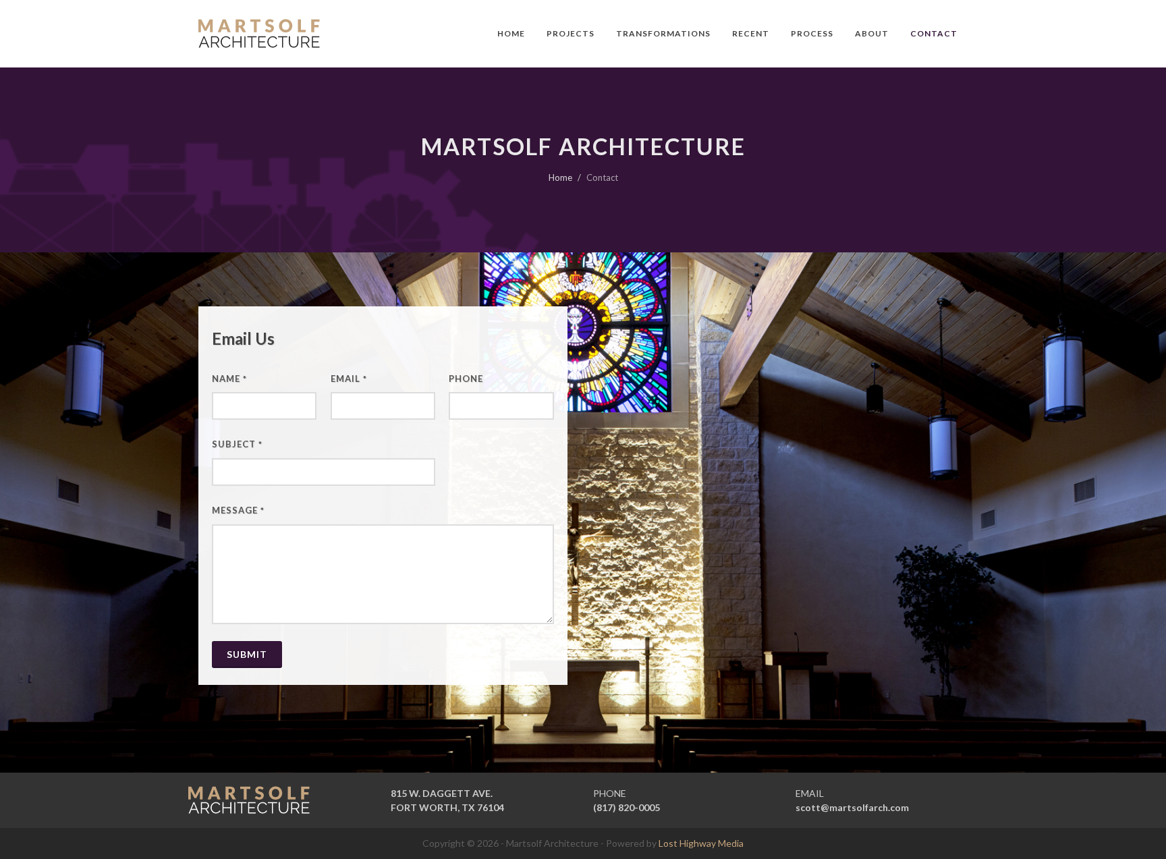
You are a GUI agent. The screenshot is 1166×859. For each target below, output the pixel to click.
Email (349, 378)
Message (238, 510)
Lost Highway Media (701, 843)
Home (560, 177)
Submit (247, 654)
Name (229, 378)
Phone (466, 378)
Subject (237, 444)
